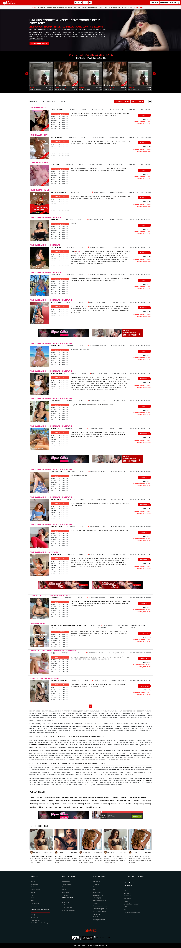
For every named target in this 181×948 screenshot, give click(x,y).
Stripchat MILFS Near (39, 162)
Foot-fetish (96, 884)
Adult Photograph (67, 908)
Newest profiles (122, 102)
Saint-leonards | (35, 800)
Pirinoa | (148, 804)
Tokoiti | (91, 797)
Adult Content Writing (69, 910)
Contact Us (34, 887)
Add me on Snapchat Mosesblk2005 (44, 678)
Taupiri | (32, 797)
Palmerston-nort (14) (89, 7)
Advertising (65, 902)
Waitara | (107, 797)
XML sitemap (35, 903)
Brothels (95, 917)
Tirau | (65, 804)
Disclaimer (127, 896)
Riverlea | (67, 800)
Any (85, 3)
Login (32, 895)
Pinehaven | (76, 800)
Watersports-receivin (99, 919)
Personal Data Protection (132, 912)
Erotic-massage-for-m (100, 911)
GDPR (32, 900)
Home (34, 7)
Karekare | (42, 804)
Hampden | (83, 797)
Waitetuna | (34, 804)
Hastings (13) (102, 7)
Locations (164, 3)
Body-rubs (96, 881)
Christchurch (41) (114, 7)
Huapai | (51, 800)
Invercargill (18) (74, 7)
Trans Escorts (66, 887)
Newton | (58, 804)
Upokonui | (59, 807)
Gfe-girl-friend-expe (99, 900)
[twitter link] (126, 882)
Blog (125, 890)
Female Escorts (66, 884)
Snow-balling (97, 892)
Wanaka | (124, 797)
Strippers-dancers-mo (100, 906)
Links (32, 898)
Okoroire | (127, 800)
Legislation (34, 917)
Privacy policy (35, 889)
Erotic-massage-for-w (100, 909)
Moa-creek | (50, 807)
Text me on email (37, 623)
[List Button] (146, 101)
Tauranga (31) (42, 7)
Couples (95, 903)
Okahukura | (105, 804)
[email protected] (94, 564)
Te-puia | (122, 804)
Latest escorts (139, 7)
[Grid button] (149, 101)
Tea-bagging (97, 898)
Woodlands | (73, 804)
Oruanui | (50, 804)
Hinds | (112, 800)
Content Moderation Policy (39, 923)
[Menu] (178, 2)
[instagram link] (133, 882)
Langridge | (74, 797)
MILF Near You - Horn (39, 135)
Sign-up (173, 3)
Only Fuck (154, 3)
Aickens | (144, 797)
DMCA (33, 892)
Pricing (33, 915)
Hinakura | (59, 800)
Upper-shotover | (134, 797)
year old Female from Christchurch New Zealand (51, 300)
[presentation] (26, 73)
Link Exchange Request (131, 904)
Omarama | (95, 800)
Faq (125, 909)
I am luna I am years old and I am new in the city (50, 596)
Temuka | (40, 797)
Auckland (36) (53, 7)
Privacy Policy (128, 898)
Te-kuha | (114, 804)
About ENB (34, 884)
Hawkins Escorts (142, 780)
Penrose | (120, 800)
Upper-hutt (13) (127, 7)
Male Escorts (66, 881)
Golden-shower (98, 895)
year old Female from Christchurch (45, 217)
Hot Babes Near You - (39, 107)
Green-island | (97, 807)
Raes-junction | (139, 804)
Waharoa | (65, 797)
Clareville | (88, 804)
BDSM (64, 889)
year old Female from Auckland (44, 552)
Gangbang (96, 914)
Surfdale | (97, 804)
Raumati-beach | (78, 807)
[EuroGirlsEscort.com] (102, 938)
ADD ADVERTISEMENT (39, 43)
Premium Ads (35, 920)
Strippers (65, 895)
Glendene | (33, 807)
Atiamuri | (88, 807)
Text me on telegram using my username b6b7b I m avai (53, 651)
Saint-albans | (146, 800)
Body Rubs (65, 892)
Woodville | (99, 797)
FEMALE (78, 3)
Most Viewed (137, 102)
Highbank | (67, 807)
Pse (94, 889)
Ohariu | (81, 804)
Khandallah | (85, 800)
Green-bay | (136, 800)
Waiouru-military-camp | (52, 797)
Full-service (96, 887)
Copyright (127, 893)
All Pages (34, 906)
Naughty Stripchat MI (39, 190)
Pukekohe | (115, 797)
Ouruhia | (129, 804)
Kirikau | (41, 807)
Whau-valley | (104, 800)
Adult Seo (65, 905)
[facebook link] (129, 882)
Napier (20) (63, 7)
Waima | (44, 800)
